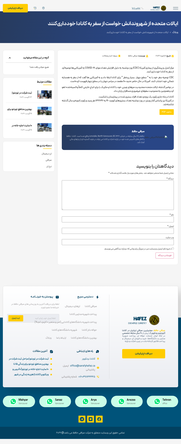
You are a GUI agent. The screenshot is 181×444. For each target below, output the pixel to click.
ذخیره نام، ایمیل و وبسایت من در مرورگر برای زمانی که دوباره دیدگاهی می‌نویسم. (138, 249)
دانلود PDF (167, 112)
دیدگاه (170, 179)
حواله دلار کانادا (89, 330)
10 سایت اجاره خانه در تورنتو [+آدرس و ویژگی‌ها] (19, 127)
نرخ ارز (49, 166)
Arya (94, 400)
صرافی (49, 160)
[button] (175, 8)
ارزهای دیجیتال (72, 306)
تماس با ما (136, 8)
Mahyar (23, 400)
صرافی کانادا (91, 306)
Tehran (166, 400)
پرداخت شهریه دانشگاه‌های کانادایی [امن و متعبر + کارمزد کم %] (66, 322)
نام (172, 215)
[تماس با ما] (142, 8)
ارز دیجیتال (47, 154)
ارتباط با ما (61, 338)
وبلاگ (175, 32)
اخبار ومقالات (107, 55)
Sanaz (58, 400)
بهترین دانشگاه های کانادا (84, 338)
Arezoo (131, 400)
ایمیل (170, 226)
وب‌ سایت (170, 237)
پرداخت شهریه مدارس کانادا (83, 314)
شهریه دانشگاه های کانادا (64, 330)
